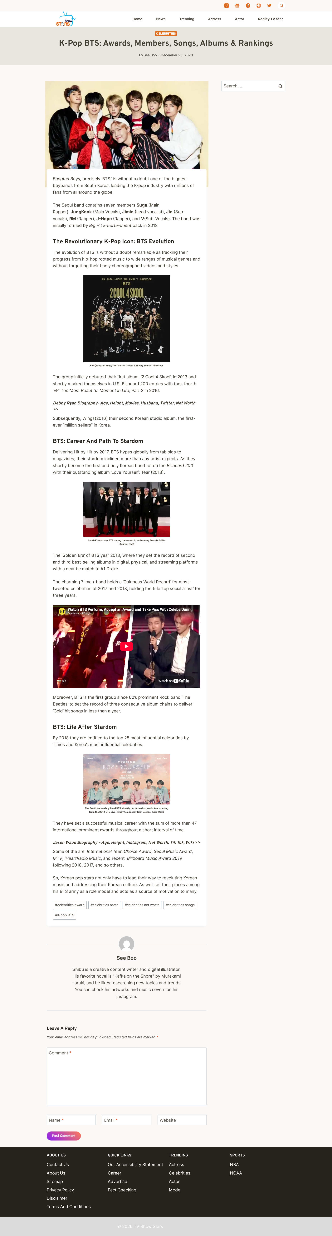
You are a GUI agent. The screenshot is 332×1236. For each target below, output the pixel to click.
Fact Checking (122, 1189)
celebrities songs (180, 905)
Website (168, 1119)
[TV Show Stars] (66, 19)
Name (56, 1119)
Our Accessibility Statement (135, 1164)
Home (137, 19)
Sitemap (55, 1181)
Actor (239, 19)
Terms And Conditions (69, 1206)
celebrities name (104, 905)
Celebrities (166, 33)
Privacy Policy (60, 1189)
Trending (186, 19)
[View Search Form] (281, 5)
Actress (214, 19)
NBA (234, 1164)
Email (111, 1119)
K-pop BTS (64, 915)
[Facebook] (248, 5)
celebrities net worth (142, 905)
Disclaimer (57, 1198)
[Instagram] (226, 5)
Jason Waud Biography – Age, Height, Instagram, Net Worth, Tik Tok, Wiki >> (126, 842)
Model (175, 1189)
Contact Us (58, 1164)
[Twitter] (269, 5)
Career (114, 1172)
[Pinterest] (258, 5)
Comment (60, 1052)
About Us (56, 1172)
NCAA (236, 1172)
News (161, 19)
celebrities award (70, 905)
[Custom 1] (237, 5)
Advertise (117, 1181)
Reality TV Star (270, 19)
